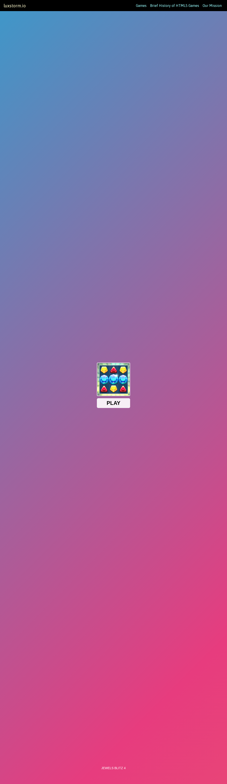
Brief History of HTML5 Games (174, 6)
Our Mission (212, 6)
